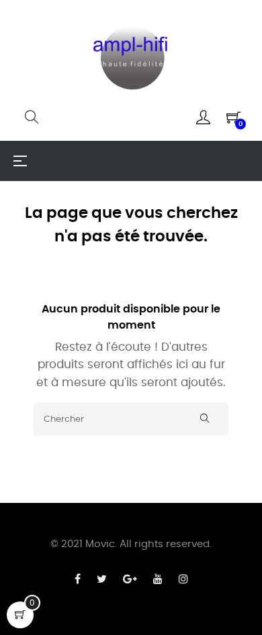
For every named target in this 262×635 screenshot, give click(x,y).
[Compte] (203, 117)
